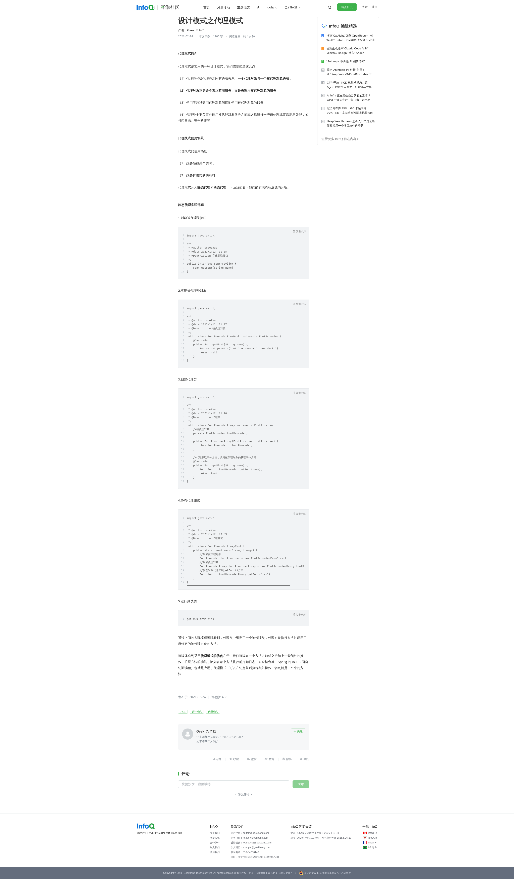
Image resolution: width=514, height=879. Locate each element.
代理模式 (213, 711)
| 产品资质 (345, 873)
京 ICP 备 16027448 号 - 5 (282, 873)
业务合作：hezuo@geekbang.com (249, 837)
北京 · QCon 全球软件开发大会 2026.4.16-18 (315, 833)
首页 (206, 7)
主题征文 (243, 7)
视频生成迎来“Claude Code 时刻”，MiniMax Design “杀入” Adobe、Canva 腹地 (348, 51)
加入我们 (215, 847)
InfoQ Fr (372, 842)
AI (258, 7)
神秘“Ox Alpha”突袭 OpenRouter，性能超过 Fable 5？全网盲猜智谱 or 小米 (350, 38)
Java (183, 711)
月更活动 (223, 7)
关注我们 (215, 852)
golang (272, 7)
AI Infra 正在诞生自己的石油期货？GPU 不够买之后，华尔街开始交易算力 (350, 98)
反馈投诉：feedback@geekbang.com (251, 842)
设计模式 (197, 711)
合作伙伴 (215, 842)
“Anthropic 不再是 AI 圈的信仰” (345, 61)
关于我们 (215, 833)
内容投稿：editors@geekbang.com (250, 833)
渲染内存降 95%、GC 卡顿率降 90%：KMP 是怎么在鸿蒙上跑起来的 (350, 110)
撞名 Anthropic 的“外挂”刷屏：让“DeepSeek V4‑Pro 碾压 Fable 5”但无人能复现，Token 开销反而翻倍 (350, 72)
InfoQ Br (372, 847)
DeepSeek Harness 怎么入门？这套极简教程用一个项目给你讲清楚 (351, 123)
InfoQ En (372, 833)
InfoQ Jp (372, 837)
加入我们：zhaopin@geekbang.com (250, 847)
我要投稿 (215, 837)
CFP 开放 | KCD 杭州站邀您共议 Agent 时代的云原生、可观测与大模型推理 (350, 85)
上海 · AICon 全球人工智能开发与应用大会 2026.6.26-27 (321, 837)
